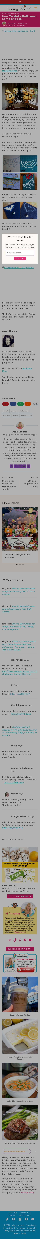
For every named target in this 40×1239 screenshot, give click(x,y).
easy (13, 411)
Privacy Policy (27, 1192)
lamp (15, 415)
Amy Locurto (12, 23)
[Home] (2, 13)
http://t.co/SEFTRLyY (20, 694)
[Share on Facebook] (13, 404)
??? (13, 685)
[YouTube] (33, 1219)
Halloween (23, 411)
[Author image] (4, 23)
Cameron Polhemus (22, 768)
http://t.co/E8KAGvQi (14, 782)
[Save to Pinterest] (5, 404)
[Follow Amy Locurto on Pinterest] (28, 466)
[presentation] (20, 529)
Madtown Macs (9, 71)
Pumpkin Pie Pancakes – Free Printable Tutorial (9, 483)
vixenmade (17, 659)
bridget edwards (20, 816)
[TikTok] (7, 1219)
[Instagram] (20, 1219)
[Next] (34, 535)
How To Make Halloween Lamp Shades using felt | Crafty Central (18, 609)
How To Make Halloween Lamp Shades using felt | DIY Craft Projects (18, 591)
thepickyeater (19, 705)
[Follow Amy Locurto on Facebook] (11, 466)
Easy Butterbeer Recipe (20, 1015)
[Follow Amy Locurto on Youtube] (24, 466)
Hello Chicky (20, 1233)
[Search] (34, 1151)
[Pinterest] (13, 1219)
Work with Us (26, 1213)
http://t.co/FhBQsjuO (21, 714)
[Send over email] (20, 404)
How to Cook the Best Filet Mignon (20, 1143)
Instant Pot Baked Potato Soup (20, 1101)
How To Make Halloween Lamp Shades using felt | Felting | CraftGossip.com (18, 627)
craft (5, 411)
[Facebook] (26, 1219)
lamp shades (26, 415)
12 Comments (21, 25)
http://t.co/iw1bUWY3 (12, 828)
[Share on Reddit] (27, 404)
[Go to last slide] (5, 535)
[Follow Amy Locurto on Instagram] (20, 466)
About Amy (13, 1213)
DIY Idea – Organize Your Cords (31, 482)
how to (6, 415)
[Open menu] (35, 8)
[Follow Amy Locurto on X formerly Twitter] (16, 466)
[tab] (16, 564)
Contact (12, 1215)
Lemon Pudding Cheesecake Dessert (20, 1058)
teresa (14, 793)
